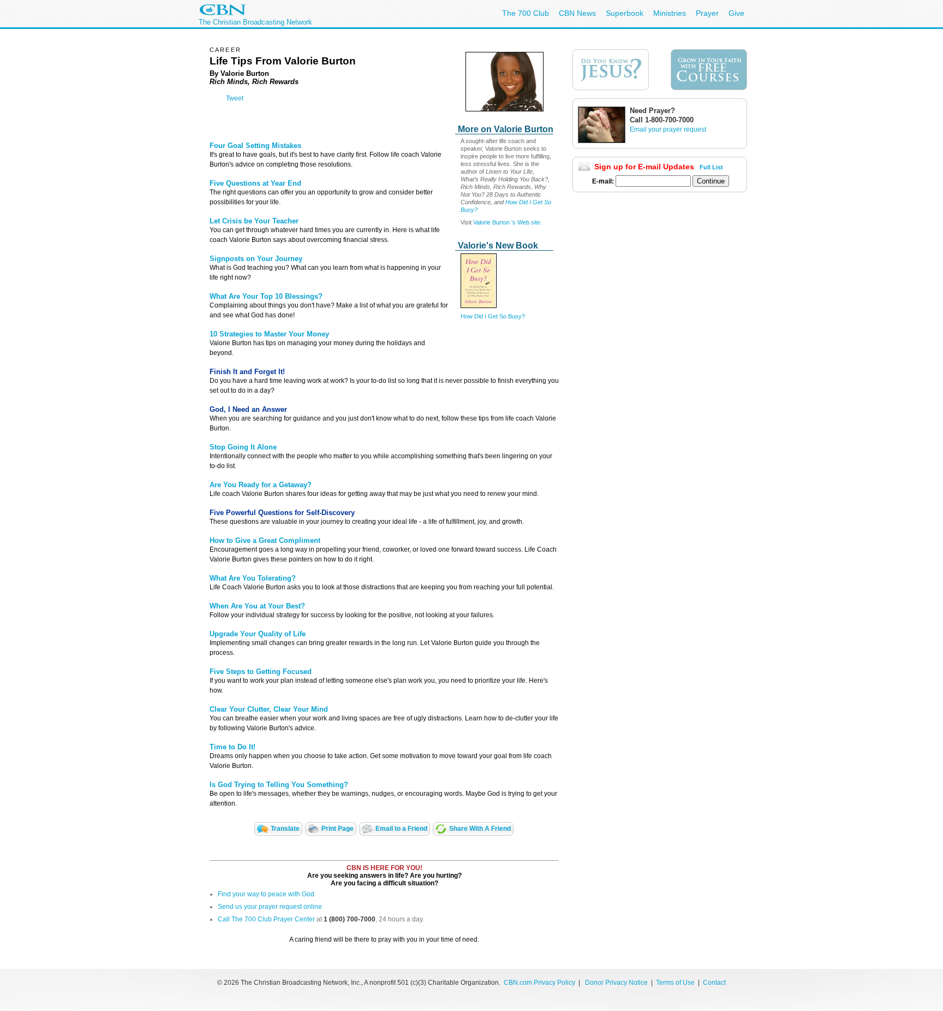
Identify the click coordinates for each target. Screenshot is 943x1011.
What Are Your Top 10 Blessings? (266, 296)
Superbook (624, 13)
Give (736, 13)
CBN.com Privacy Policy (539, 982)
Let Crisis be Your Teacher (254, 221)
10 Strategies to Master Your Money (269, 334)
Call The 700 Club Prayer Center (266, 919)
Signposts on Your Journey (256, 259)
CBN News (577, 13)
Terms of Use (676, 982)
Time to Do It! (232, 747)
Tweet (234, 98)
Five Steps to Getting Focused (261, 671)
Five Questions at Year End (255, 183)
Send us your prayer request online (270, 907)
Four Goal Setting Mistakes (255, 145)
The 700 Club (525, 13)
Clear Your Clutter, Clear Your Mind (269, 709)
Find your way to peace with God (266, 894)
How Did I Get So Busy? (493, 316)
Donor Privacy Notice (616, 982)
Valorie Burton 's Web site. (507, 222)
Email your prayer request (668, 129)
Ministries (669, 13)
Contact (714, 982)
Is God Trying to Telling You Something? (279, 785)
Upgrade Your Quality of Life (258, 634)
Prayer (707, 13)
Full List (711, 167)
